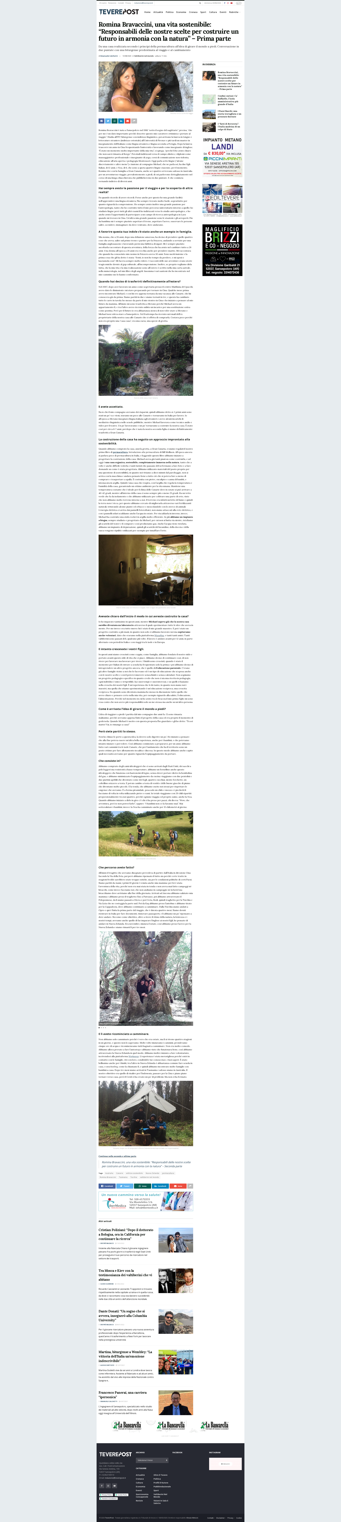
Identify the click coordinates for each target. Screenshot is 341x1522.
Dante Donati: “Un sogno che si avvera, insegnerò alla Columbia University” (123, 1315)
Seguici (226, 1464)
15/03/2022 (120, 1243)
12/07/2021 (121, 1365)
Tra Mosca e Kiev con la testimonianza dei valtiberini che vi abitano (125, 1275)
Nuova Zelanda (152, 1173)
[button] (191, 978)
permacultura (168, 1173)
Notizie (139, 1500)
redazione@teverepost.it (143, 3)
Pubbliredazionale (162, 1486)
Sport (203, 12)
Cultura (213, 12)
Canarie (119, 1173)
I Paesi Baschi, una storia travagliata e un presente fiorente (229, 114)
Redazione (112, 3)
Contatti (121, 3)
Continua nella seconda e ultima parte (117, 1156)
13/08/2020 (126, 56)
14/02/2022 (120, 1284)
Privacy (128, 3)
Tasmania (123, 1177)
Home (147, 12)
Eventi (223, 12)
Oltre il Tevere (160, 1475)
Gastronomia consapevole (142, 1495)
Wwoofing (159, 635)
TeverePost (109, 1518)
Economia (181, 12)
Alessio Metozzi (107, 1365)
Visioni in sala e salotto (161, 1501)
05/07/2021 (124, 1401)
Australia (109, 1173)
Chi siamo (103, 3)
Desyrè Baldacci (107, 1243)
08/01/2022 (120, 1325)
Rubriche (233, 12)
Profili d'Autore (161, 1482)
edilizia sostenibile (134, 1173)
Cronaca (193, 12)
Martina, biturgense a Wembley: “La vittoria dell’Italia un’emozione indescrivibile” (125, 1356)
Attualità (158, 12)
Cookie (239, 1518)
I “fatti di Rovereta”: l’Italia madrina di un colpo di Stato (229, 127)
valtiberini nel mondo (149, 1177)
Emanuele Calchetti (109, 56)
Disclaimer (220, 1518)
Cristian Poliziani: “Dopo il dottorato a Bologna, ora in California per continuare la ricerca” (126, 1234)
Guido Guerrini (107, 1284)
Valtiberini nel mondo (144, 56)
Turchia (134, 1177)
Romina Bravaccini (108, 1177)
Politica (169, 12)
